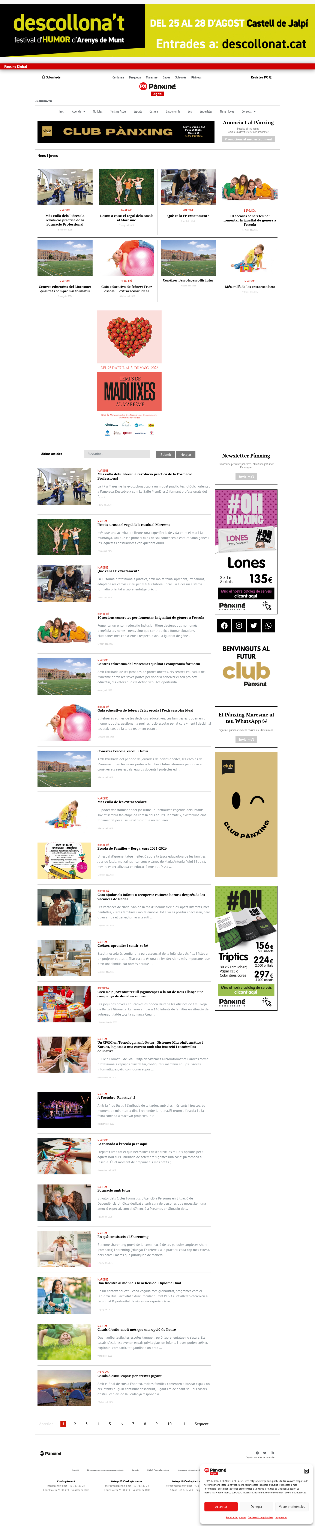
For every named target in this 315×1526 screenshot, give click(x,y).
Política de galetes (236, 1517)
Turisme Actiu (118, 111)
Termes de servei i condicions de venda (191, 1470)
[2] (246, 814)
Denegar (256, 1507)
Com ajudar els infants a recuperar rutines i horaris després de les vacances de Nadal (151, 896)
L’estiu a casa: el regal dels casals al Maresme (126, 217)
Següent (201, 1423)
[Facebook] (224, 625)
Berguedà (135, 77)
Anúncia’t (75, 1470)
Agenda (76, 111)
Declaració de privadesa (260, 1517)
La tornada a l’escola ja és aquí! (123, 1143)
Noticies (97, 111)
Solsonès (180, 77)
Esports (138, 111)
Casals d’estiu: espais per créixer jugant (130, 1375)
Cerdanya (118, 77)
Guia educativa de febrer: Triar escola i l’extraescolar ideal (126, 288)
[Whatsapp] (268, 625)
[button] (306, 1471)
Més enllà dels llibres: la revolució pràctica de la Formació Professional (64, 220)
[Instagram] (239, 625)
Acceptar (221, 1507)
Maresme (152, 77)
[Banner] (157, 30)
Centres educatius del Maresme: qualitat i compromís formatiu (65, 288)
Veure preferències (292, 1507)
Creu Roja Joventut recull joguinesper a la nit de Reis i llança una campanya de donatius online (151, 993)
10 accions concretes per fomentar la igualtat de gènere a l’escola (250, 220)
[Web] (129, 374)
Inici (61, 111)
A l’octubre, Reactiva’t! (116, 1097)
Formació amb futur (114, 1190)
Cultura (154, 111)
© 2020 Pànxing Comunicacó (158, 1470)
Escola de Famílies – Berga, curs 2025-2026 (132, 848)
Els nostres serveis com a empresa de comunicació (105, 1470)
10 (169, 1423)
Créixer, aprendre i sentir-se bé (123, 945)
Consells (247, 111)
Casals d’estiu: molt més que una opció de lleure (137, 1329)
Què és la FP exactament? (188, 215)
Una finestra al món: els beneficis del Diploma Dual (139, 1283)
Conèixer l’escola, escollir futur (188, 280)
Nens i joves (227, 111)
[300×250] (246, 666)
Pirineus (196, 77)
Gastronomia (173, 111)
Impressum (281, 1517)
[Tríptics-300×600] (246, 948)
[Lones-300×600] (246, 551)
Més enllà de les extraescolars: (250, 286)
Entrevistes (206, 111)
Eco (190, 111)
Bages (166, 77)
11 (183, 1423)
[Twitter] (254, 625)
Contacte (135, 1470)
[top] (126, 131)
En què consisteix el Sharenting (123, 1236)
